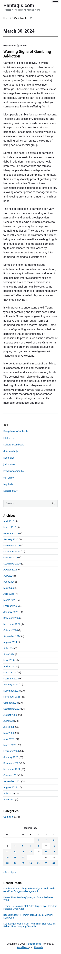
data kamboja (10, 451)
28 (30, 863)
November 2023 (11, 696)
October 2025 (10, 557)
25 (7, 863)
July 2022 (8, 793)
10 (54, 846)
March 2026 (9, 527)
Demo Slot (8, 457)
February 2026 (11, 533)
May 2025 (8, 587)
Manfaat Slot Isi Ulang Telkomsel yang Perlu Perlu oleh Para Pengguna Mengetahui (29, 890)
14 (30, 851)
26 (15, 863)
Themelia (38, 947)
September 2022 (12, 781)
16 (46, 851)
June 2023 (9, 727)
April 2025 (8, 593)
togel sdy (8, 484)
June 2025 (9, 581)
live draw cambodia (13, 471)
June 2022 (9, 799)
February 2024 (11, 678)
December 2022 (11, 763)
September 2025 (12, 563)
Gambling (8, 816)
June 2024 (9, 654)
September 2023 (12, 708)
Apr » (13, 872)
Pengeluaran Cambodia (15, 431)
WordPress (23, 947)
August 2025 (10, 569)
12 (15, 851)
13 (23, 851)
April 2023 (8, 739)
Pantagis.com (33, 943)
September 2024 (12, 636)
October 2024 (10, 630)
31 (54, 863)
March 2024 (9, 672)
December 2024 (11, 618)
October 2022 (10, 775)
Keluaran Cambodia (13, 444)
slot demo (8, 477)
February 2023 (11, 751)
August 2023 (10, 715)
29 (38, 863)
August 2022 (10, 787)
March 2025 (9, 600)
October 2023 (10, 702)
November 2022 (11, 769)
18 (7, 857)
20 (23, 857)
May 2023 (8, 733)
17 (54, 851)
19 (15, 857)
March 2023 (9, 745)
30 (46, 863)
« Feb (6, 872)
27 (23, 863)
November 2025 (11, 551)
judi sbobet (9, 464)
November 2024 (11, 624)
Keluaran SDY (10, 490)
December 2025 (11, 545)
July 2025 (8, 575)
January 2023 (10, 757)
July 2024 (8, 648)
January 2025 (10, 612)
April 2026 (8, 521)
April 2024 (8, 666)
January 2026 (10, 539)
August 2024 (10, 642)
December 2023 (11, 690)
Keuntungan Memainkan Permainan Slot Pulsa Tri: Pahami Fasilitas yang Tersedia (29, 925)
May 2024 (8, 660)
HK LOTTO (9, 438)
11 (7, 851)
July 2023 (8, 721)
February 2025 (11, 606)
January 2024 (10, 684)
